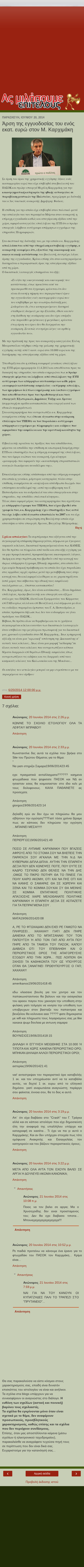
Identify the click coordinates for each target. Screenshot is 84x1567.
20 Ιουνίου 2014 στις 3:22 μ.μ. (49, 1163)
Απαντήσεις (25, 1188)
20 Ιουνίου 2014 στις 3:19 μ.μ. (49, 1111)
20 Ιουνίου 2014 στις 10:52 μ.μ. (50, 1245)
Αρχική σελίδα (42, 1473)
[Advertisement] (42, 48)
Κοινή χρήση (11, 696)
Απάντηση (19, 733)
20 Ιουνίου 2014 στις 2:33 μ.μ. (49, 747)
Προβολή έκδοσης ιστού (42, 1482)
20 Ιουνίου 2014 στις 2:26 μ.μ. (49, 717)
